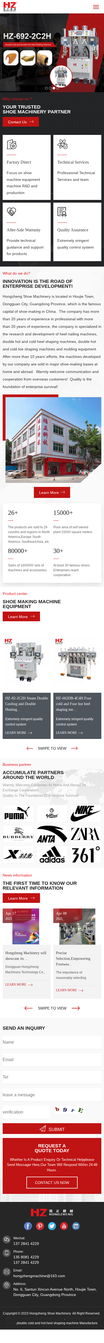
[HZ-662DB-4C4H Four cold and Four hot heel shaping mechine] (77, 660)
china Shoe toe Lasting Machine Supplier (34, 1318)
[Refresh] (69, 1110)
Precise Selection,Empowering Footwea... (73, 958)
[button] (30, 748)
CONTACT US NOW (52, 1182)
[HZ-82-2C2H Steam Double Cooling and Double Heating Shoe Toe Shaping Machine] (27, 660)
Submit (57, 1129)
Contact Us (17, 122)
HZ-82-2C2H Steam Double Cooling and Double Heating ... (26, 704)
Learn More (49, 492)
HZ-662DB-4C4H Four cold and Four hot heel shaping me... (73, 704)
